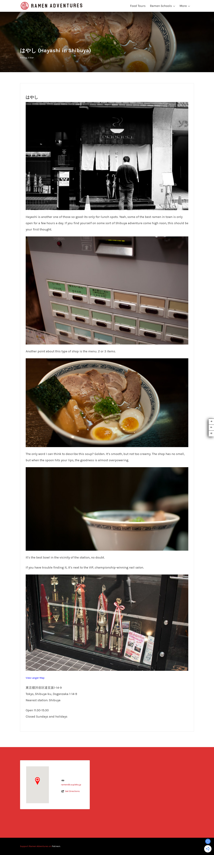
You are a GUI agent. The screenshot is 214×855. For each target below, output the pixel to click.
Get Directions (72, 791)
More (183, 6)
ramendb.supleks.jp (71, 784)
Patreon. (56, 846)
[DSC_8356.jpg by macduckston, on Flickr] (107, 402)
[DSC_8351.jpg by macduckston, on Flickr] (107, 622)
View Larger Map (35, 677)
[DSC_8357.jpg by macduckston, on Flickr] (107, 290)
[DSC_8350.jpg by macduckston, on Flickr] (107, 156)
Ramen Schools (161, 6)
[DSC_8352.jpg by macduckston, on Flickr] (107, 508)
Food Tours (138, 6)
